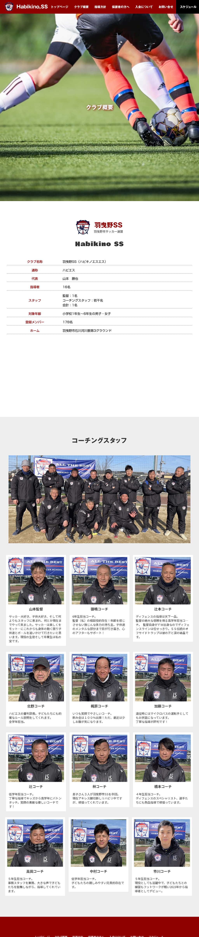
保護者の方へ (120, 7)
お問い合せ (166, 7)
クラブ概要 (81, 7)
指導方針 (100, 7)
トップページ (59, 7)
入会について (144, 7)
